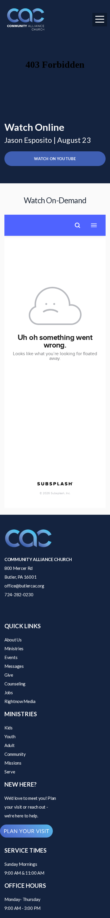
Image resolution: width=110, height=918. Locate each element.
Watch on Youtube (55, 158)
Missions (12, 762)
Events (10, 657)
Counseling (15, 683)
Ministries (13, 648)
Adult (9, 745)
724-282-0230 (18, 594)
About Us (13, 639)
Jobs (8, 692)
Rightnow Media (19, 701)
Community (15, 754)
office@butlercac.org (24, 585)
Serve (9, 771)
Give (8, 675)
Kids (8, 727)
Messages (14, 666)
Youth (10, 736)
